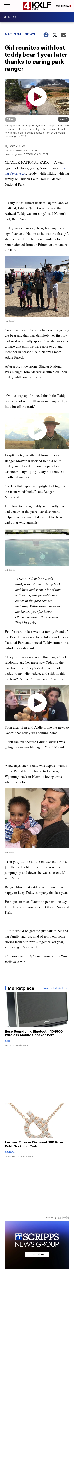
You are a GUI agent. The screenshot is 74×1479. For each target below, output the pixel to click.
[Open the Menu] (6, 6)
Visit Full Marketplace (56, 988)
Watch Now (62, 6)
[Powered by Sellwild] (63, 1217)
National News (20, 34)
